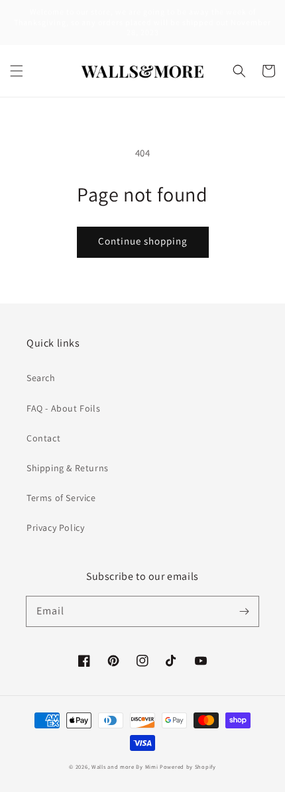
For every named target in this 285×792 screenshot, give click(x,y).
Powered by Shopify (188, 766)
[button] (16, 70)
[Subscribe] (243, 611)
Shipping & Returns (68, 468)
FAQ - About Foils (63, 408)
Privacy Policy (55, 528)
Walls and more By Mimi (124, 766)
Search (41, 378)
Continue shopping (143, 241)
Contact (43, 438)
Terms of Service (61, 498)
